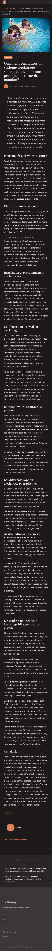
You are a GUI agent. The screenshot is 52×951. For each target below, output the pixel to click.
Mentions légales (9, 932)
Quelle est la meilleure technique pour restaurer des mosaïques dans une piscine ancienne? (23, 879)
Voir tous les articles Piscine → (17, 840)
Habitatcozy (9, 902)
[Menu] (47, 2)
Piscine (12, 8)
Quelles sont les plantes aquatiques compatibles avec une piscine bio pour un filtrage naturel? (25, 869)
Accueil (5, 8)
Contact (5, 936)
